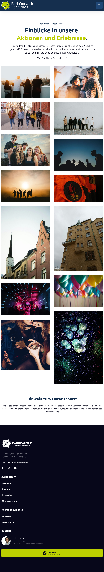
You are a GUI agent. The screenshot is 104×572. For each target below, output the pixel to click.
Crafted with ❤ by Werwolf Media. (14, 463)
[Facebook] (3, 468)
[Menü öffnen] (99, 5)
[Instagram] (10, 468)
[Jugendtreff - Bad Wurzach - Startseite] (17, 5)
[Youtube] (16, 468)
